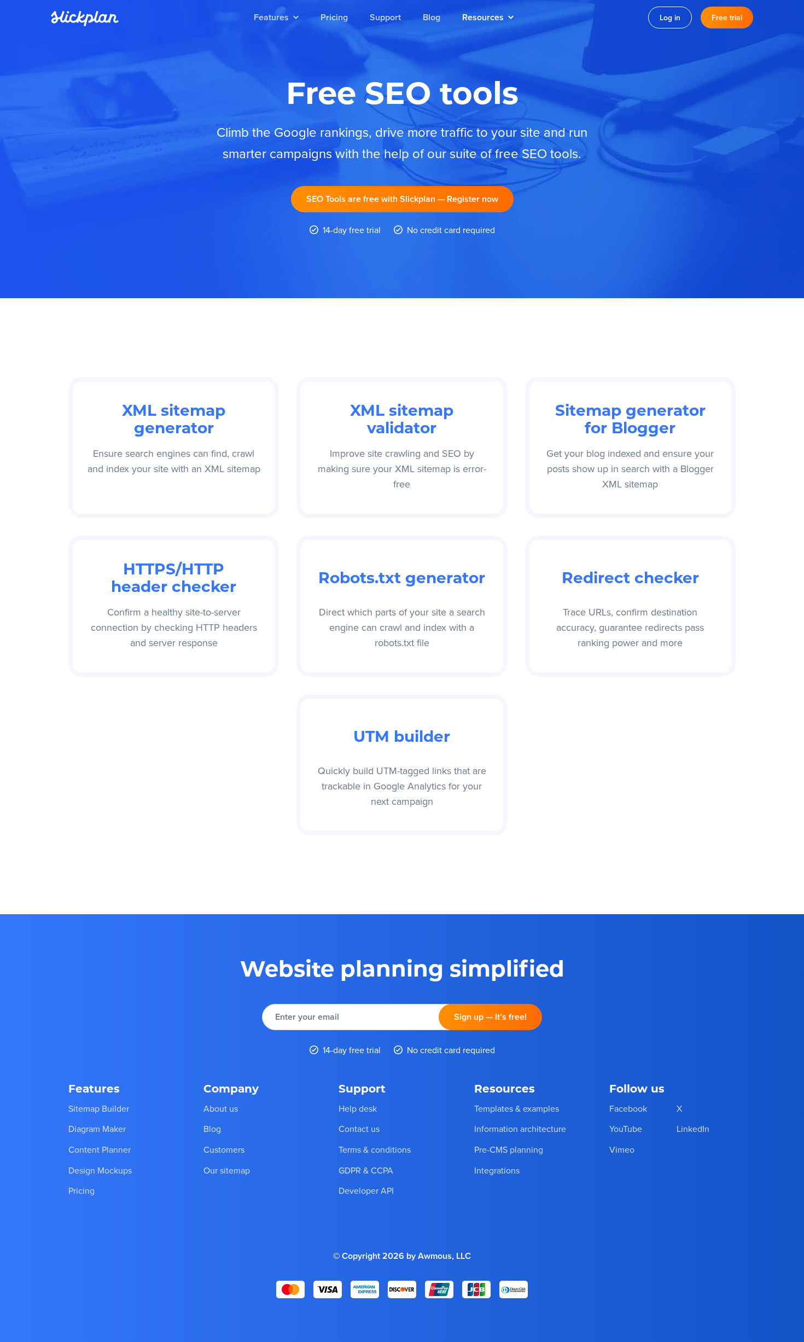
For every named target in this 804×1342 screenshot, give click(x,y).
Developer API (366, 1190)
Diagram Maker (97, 1129)
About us (220, 1108)
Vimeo (621, 1149)
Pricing (334, 17)
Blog (431, 17)
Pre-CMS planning (508, 1149)
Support (385, 17)
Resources (483, 17)
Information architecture (520, 1129)
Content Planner (99, 1149)
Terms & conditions (375, 1149)
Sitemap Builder (98, 1108)
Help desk (358, 1108)
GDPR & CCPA (366, 1170)
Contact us (359, 1129)
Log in (670, 17)
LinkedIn (693, 1129)
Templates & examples (516, 1108)
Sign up (490, 1016)
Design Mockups (100, 1170)
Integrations (497, 1170)
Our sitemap (226, 1170)
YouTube (625, 1129)
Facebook (628, 1108)
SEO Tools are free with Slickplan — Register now (402, 199)
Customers (223, 1149)
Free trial (727, 17)
